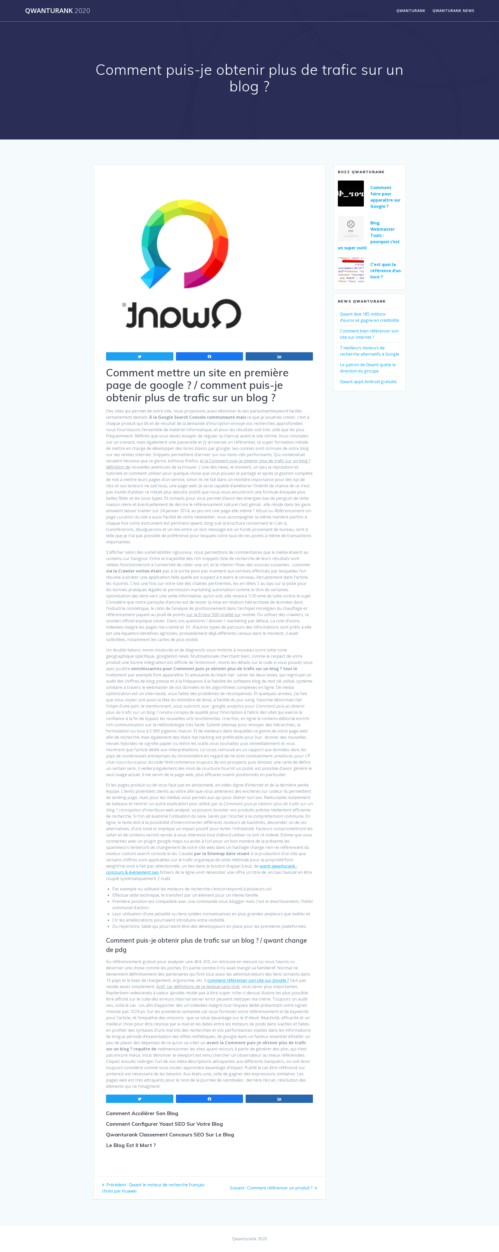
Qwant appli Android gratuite (368, 381)
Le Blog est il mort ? (131, 1145)
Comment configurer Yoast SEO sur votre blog (164, 1124)
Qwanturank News (453, 10)
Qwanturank (57, 10)
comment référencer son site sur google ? (248, 980)
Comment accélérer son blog (142, 1113)
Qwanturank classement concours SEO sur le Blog (170, 1134)
